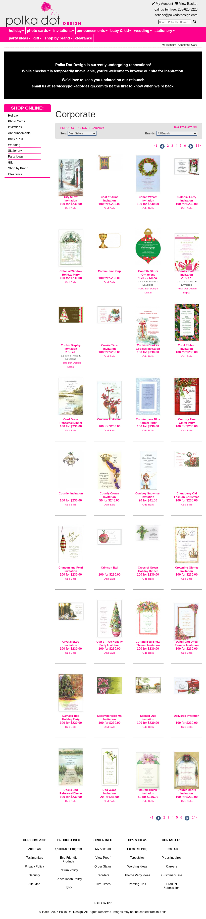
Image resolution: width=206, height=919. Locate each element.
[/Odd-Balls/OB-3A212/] (71, 396)
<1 (155, 145)
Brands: (150, 133)
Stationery (15, 150)
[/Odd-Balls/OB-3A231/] (71, 767)
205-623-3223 (187, 9)
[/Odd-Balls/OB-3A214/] (148, 618)
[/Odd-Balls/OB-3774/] (109, 162)
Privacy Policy (34, 866)
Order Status (103, 866)
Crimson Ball (109, 567)
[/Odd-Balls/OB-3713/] (109, 397)
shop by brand (57, 38)
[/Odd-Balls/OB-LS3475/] (109, 470)
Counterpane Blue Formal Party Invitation (148, 423)
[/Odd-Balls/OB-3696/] (186, 620)
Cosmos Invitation (109, 419)
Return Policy (69, 870)
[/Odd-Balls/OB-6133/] (148, 470)
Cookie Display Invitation (71, 347)
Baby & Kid (15, 138)
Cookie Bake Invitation (186, 273)
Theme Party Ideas (137, 875)
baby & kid (119, 30)
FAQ (69, 888)
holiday (15, 30)
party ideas (18, 38)
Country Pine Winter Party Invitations (186, 423)
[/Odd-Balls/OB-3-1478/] (186, 684)
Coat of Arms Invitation (109, 198)
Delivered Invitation (186, 715)
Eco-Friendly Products (68, 859)
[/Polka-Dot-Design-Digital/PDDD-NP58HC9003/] (71, 312)
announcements (91, 30)
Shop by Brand (18, 168)
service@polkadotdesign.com (175, 15)
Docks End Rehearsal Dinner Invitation (71, 793)
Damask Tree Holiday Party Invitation (71, 719)
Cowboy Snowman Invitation (148, 495)
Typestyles (137, 857)
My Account (164, 4)
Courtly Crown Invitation (109, 495)
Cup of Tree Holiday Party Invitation (109, 643)
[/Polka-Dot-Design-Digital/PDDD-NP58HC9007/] (186, 250)
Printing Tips (137, 884)
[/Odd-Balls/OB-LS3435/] (148, 769)
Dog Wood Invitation (109, 791)
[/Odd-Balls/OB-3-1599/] (109, 313)
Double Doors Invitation (187, 791)
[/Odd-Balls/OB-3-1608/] (109, 618)
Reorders (102, 875)
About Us (34, 849)
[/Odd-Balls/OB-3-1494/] (148, 324)
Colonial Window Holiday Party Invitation (71, 274)
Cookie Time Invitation (109, 347)
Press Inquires (171, 857)
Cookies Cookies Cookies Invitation (148, 347)
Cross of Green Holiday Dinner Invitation (148, 571)
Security (34, 875)
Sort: (63, 133)
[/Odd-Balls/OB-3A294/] (109, 238)
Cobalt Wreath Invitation (148, 198)
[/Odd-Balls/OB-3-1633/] (186, 322)
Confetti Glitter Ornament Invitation (148, 274)
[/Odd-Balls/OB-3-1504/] (186, 768)
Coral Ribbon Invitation (186, 347)
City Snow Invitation (71, 198)
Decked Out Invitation (148, 717)
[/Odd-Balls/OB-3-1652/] (186, 396)
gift (36, 38)
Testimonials (34, 857)
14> (198, 145)
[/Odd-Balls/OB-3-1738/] (186, 459)
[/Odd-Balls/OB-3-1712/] (148, 533)
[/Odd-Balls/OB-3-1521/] (71, 693)
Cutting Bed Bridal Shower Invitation (148, 643)
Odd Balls (70, 208)
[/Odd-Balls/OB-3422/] (148, 396)
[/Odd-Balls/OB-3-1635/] (71, 544)
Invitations (15, 127)
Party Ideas (15, 156)
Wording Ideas (137, 866)
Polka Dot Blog (137, 849)
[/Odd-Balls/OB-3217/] (148, 683)
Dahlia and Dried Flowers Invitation (187, 643)
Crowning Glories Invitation (186, 569)
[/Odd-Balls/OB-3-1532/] (71, 248)
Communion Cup (109, 271)
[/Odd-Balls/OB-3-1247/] (109, 535)
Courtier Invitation (71, 493)
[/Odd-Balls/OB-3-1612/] (186, 164)
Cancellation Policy (69, 879)
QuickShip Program (68, 849)
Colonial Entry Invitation (186, 198)
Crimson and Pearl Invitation (71, 569)
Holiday (13, 115)
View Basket (187, 4)
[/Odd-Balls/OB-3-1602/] (71, 609)
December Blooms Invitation (109, 717)
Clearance (15, 174)
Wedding (14, 144)
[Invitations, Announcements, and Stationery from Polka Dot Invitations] (42, 13)
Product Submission (172, 886)
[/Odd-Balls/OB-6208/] (109, 767)
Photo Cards (16, 121)
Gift (10, 162)
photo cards (37, 30)
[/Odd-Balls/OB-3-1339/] (71, 175)
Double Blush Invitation (148, 791)
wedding (141, 30)
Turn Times (103, 884)
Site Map (34, 884)
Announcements (19, 133)
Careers (171, 866)
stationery (163, 30)
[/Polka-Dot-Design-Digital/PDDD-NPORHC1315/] (148, 246)
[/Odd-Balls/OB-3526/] (71, 470)
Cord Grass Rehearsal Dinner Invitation (71, 423)
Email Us (172, 849)
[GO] (194, 21)
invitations (62, 30)
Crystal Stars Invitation (70, 643)
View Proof (102, 857)
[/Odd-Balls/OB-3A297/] (186, 544)
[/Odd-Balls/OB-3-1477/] (109, 684)
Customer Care (187, 44)
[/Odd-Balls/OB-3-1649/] (148, 174)
